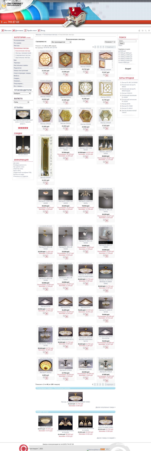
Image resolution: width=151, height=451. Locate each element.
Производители (23, 90)
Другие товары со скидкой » (106, 438)
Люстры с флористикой (23, 53)
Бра (15, 60)
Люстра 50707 (85, 307)
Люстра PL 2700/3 (66, 370)
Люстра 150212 (45, 124)
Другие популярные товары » (105, 407)
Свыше (123, 62)
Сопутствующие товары (22, 73)
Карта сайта (17, 170)
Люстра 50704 (45, 306)
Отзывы (18, 108)
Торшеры (17, 63)
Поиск (122, 37)
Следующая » (110, 47)
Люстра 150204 (106, 70)
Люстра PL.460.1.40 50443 (129, 82)
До (122, 51)
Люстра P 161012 (45, 372)
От (124, 53)
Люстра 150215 (65, 123)
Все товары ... (18, 86)
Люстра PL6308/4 (45, 427)
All (56, 47)
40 (44, 47)
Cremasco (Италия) (45, 51)
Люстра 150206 (65, 97)
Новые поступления (21, 70)
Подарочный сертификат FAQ (22, 172)
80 (48, 47)
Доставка (16, 163)
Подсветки (17, 68)
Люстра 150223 (106, 123)
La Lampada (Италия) (66, 135)
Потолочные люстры (21, 48)
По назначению (19, 40)
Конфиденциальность (19, 165)
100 (51, 47)
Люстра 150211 (106, 97)
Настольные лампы (21, 65)
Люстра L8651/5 (23, 154)
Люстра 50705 (65, 307)
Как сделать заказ (18, 167)
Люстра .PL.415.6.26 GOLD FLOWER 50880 (75, 402)
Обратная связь (18, 168)
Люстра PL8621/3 (127, 93)
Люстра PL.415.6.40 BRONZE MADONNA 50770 (85, 339)
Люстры (16, 45)
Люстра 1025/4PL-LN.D (45, 68)
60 (46, 47)
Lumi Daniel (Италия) (45, 358)
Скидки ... (17, 78)
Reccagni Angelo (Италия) (65, 358)
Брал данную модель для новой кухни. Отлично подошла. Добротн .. (23, 121)
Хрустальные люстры (22, 57)
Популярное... (18, 83)
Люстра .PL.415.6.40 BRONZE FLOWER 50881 (106, 281)
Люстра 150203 (85, 67)
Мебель (16, 76)
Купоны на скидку (18, 174)
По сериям (17, 43)
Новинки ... (17, 81)
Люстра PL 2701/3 (106, 372)
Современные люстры (23, 55)
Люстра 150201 (65, 69)
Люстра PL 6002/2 (127, 108)
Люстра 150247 (45, 178)
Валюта (18, 99)
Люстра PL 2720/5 (127, 106)
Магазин (38, 34)
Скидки (18, 133)
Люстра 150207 (85, 96)
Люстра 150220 (85, 124)
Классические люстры (22, 51)
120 (53, 47)
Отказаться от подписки (20, 176)
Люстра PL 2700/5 (86, 369)
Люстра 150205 (45, 96)
